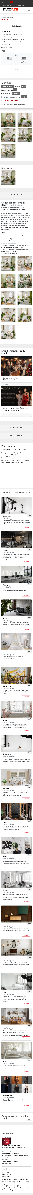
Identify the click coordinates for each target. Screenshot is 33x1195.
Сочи (4, 1186)
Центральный (17, 42)
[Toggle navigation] (28, 10)
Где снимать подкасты (10, 1154)
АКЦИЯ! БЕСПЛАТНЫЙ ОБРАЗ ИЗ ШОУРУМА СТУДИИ (16, 409)
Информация (6, 1176)
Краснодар (20, 1184)
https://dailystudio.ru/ (11, 37)
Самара (27, 1182)
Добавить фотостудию (19, 5)
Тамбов (20, 1186)
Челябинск (19, 1182)
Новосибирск (6, 1180)
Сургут (16, 1188)
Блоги (11, 1174)
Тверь (27, 1184)
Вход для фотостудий (7, 5)
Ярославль (23, 1188)
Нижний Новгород (8, 1182)
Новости (5, 1174)
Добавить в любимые (16, 74)
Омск (11, 1188)
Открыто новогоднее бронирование (11, 379)
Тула (15, 1186)
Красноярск (7, 1184)
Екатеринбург (23, 1180)
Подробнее (26, 527)
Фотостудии (6, 1172)
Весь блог (27, 418)
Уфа (14, 1184)
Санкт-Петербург (8, 42)
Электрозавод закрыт (10, 1161)
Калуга (12, 1190)
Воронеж (5, 1190)
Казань (15, 1180)
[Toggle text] (29, 1119)
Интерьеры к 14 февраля (11, 1146)
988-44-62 (7, 31)
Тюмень (9, 1186)
